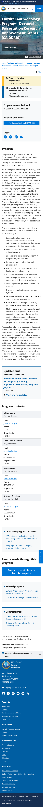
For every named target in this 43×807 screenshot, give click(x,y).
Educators (5, 758)
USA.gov (19, 800)
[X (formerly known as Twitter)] (8, 693)
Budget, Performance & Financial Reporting (18, 774)
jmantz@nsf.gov (10, 423)
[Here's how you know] (21, 2)
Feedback (41, 559)
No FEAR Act (11, 800)
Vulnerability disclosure (9, 797)
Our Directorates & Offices (11, 713)
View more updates (16, 394)
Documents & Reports (10, 771)
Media (4, 755)
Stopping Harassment (10, 781)
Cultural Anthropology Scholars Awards (22, 597)
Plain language (6, 804)
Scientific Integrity (8, 787)
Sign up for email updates (16, 687)
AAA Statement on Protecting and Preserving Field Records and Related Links (21, 539)
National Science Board (10, 716)
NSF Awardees (7, 748)
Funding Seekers (8, 745)
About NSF (5, 706)
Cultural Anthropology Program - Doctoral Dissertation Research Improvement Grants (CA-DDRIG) (21, 66)
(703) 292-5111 (8, 682)
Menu (39, 9)
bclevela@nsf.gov (11, 506)
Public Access (7, 777)
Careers (4, 710)
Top (39, 636)
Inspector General (24, 797)
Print (39, 72)
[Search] (31, 8)
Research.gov (7, 790)
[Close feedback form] (41, 552)
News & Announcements (11, 729)
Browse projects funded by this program (21, 571)
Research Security (8, 784)
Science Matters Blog (9, 735)
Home (4, 63)
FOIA (3, 800)
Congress (5, 751)
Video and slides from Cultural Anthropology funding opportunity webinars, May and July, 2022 (21, 383)
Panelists (5, 761)
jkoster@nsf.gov (10, 479)
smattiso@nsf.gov (11, 451)
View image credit (35, 57)
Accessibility (28, 800)
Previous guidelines (21, 123)
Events (4, 732)
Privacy (34, 797)
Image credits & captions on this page (19, 654)
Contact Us (6, 719)
